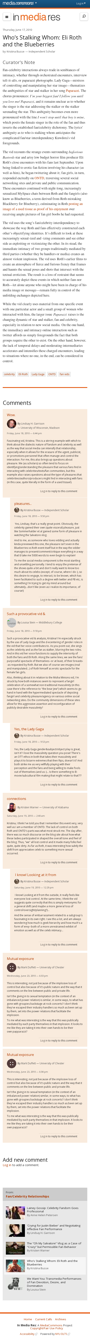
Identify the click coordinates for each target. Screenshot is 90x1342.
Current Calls (43, 1319)
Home (28, 1319)
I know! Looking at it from (35, 874)
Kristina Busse (15, 51)
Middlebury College (50, 622)
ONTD (39, 178)
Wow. (11, 415)
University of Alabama (55, 807)
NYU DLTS (61, 1334)
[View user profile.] (11, 424)
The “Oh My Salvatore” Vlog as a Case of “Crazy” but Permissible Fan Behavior (54, 1245)
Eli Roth (23, 374)
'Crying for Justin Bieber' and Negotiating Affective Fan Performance (53, 1227)
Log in (80, 3)
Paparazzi (72, 90)
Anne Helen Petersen (44, 1215)
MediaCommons (51, 1325)
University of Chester (52, 967)
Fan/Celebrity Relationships (27, 1196)
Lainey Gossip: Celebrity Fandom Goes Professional (52, 1209)
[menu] (7, 17)
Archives (60, 1319)
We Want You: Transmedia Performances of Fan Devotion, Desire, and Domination (54, 1282)
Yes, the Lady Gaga (29, 729)
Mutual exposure (20, 958)
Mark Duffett (28, 967)
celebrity (9, 374)
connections (16, 798)
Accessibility (27, 1334)
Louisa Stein (28, 622)
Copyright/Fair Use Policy (46, 1328)
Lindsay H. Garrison (32, 423)
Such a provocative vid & (26, 614)
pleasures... (23, 503)
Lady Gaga (38, 374)
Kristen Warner (30, 807)
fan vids (64, 374)
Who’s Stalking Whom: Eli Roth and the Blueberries (52, 1262)
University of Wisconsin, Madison (40, 428)
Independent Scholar (42, 51)
